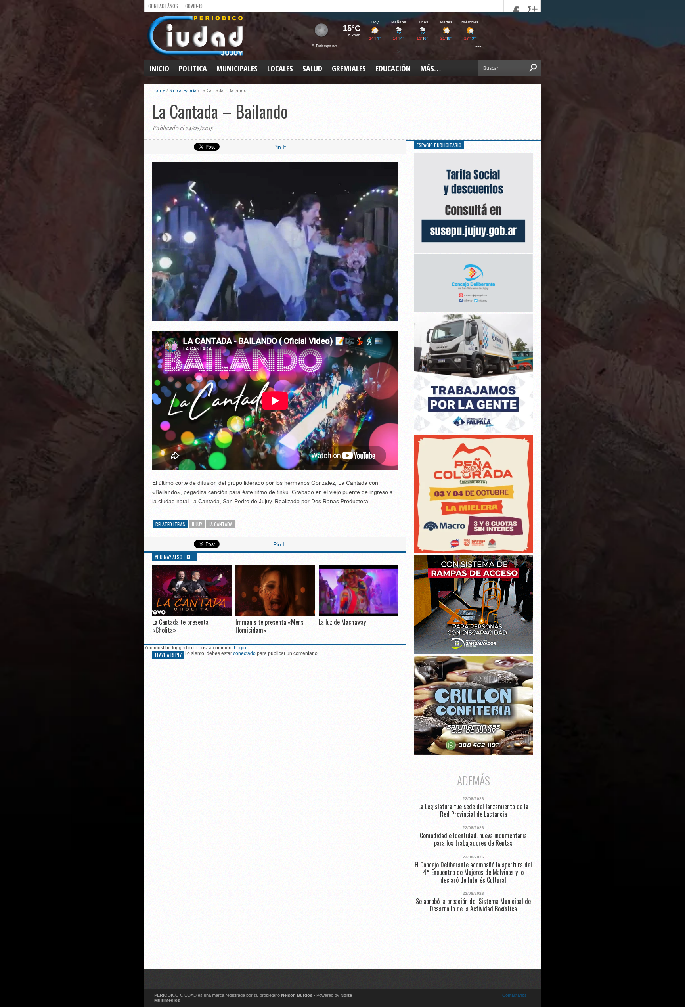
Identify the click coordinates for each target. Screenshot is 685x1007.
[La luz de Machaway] (358, 614)
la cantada (220, 524)
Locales (280, 68)
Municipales (237, 68)
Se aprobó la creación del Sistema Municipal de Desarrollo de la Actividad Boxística (473, 905)
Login (240, 648)
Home (158, 90)
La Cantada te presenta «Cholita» (180, 625)
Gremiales (349, 68)
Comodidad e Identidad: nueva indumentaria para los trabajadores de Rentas (473, 839)
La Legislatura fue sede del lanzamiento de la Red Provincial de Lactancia (473, 810)
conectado (244, 653)
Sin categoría (183, 90)
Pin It (279, 147)
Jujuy (196, 524)
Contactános (514, 995)
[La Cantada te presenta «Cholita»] (192, 614)
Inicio (159, 68)
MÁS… (430, 68)
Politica (193, 68)
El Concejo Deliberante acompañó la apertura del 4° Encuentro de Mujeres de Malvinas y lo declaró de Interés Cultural (473, 872)
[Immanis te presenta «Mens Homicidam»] (275, 614)
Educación (393, 68)
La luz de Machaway (342, 622)
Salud (312, 68)
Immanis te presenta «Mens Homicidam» (269, 625)
